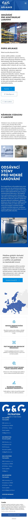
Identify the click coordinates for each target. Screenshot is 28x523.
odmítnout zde (12, 511)
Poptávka (6, 89)
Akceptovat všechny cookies (14, 515)
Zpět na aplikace (8, 101)
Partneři (4, 498)
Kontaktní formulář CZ (11, 280)
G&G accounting (6, 475)
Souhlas (3, 508)
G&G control (5, 417)
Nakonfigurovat (10, 94)
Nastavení (14, 518)
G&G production (6, 437)
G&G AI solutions (7, 456)
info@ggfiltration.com (7, 452)
